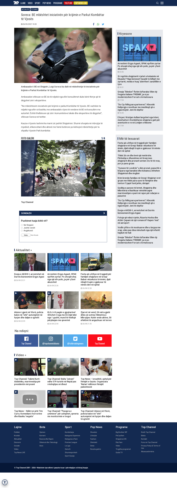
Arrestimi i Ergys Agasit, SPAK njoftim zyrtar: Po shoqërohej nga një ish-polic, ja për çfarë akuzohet (61, 280)
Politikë (17, 432)
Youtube (68, 3)
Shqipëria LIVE (121, 439)
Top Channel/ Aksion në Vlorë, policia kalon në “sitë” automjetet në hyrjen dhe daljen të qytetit (96, 415)
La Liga (67, 446)
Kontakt (144, 439)
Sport (37, 3)
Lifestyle (93, 436)
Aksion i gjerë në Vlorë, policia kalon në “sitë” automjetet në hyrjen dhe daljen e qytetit (28, 316)
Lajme (23, 3)
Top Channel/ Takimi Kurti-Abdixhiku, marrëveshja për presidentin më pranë (27, 381)
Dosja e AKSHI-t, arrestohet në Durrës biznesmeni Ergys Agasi (29, 277)
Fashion (93, 439)
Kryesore (125, 34)
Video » (21, 355)
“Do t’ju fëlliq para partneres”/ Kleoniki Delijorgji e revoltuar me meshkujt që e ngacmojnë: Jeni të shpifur (136, 108)
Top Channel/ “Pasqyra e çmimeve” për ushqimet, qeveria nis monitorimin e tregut (63, 414)
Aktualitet (26, 9)
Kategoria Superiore (72, 436)
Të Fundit (34, 9)
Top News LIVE (81, 3)
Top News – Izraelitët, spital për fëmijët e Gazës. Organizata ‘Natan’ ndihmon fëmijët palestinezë (96, 383)
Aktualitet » (24, 250)
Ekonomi (17, 442)
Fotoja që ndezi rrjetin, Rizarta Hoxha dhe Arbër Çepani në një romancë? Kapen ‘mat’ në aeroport (138, 220)
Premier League (71, 442)
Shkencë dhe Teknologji (48, 442)
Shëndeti (93, 442)
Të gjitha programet (123, 449)
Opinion (42, 432)
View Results (34, 235)
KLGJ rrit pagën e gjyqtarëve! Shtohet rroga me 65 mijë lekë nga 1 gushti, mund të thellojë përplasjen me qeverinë (62, 318)
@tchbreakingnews (75, 343)
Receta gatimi (95, 449)
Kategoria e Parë (71, 439)
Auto (41, 446)
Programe (57, 3)
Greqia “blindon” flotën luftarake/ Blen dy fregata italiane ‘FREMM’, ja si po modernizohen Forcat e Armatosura (137, 95)
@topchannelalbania (50, 343)
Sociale (17, 446)
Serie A (67, 449)
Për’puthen (120, 436)
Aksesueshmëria (147, 451)
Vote (26, 235)
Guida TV (119, 452)
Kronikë (17, 436)
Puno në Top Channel (149, 442)
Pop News (47, 3)
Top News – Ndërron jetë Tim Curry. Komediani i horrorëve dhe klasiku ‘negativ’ (28, 414)
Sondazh (26, 213)
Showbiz (93, 432)
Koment (42, 436)
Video (30, 3)
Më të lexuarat (129, 138)
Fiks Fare (119, 442)
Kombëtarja (69, 432)
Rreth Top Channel (148, 432)
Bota (42, 427)
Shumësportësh (71, 452)
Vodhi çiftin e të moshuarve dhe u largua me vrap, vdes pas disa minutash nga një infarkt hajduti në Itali (139, 230)
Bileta (143, 436)
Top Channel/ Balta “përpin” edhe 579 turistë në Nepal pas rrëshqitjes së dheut (61, 381)
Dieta (92, 446)
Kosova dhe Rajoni (46, 439)
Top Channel (26, 343)
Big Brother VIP (121, 432)
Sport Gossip (70, 456)
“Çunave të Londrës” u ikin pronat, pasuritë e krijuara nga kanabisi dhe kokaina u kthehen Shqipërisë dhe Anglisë (139, 171)
